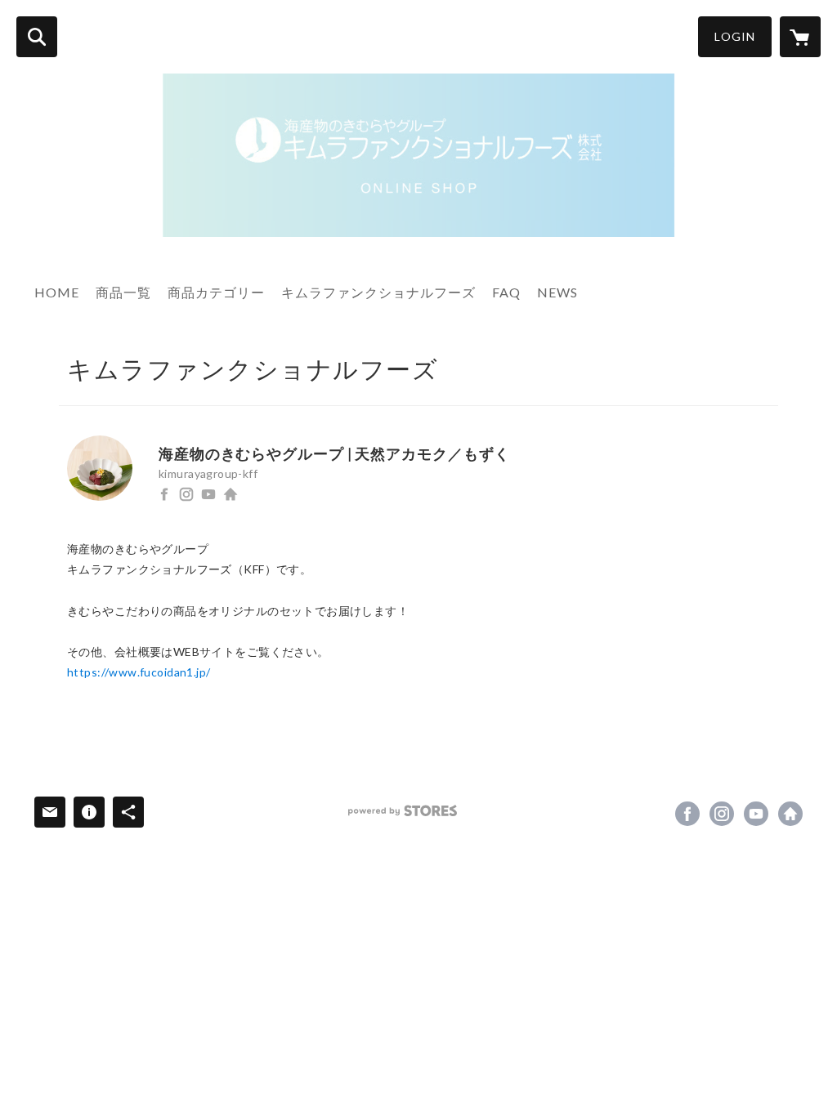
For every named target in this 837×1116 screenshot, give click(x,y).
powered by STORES (403, 811)
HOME (56, 292)
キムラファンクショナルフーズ (378, 292)
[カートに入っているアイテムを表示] (800, 36)
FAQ (506, 292)
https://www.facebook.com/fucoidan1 (164, 494)
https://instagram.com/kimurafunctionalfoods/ (186, 494)
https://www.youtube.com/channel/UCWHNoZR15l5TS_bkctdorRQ (208, 494)
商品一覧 (123, 292)
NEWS (557, 292)
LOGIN (734, 36)
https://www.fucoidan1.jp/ (230, 494)
